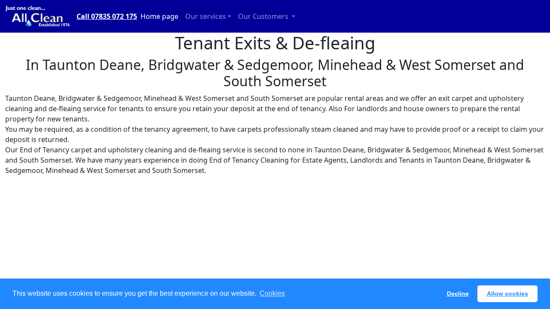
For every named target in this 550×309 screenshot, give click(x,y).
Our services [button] (205, 16)
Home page (159, 16)
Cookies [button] (272, 293)
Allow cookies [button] (507, 293)
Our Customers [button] (264, 16)
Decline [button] (458, 293)
